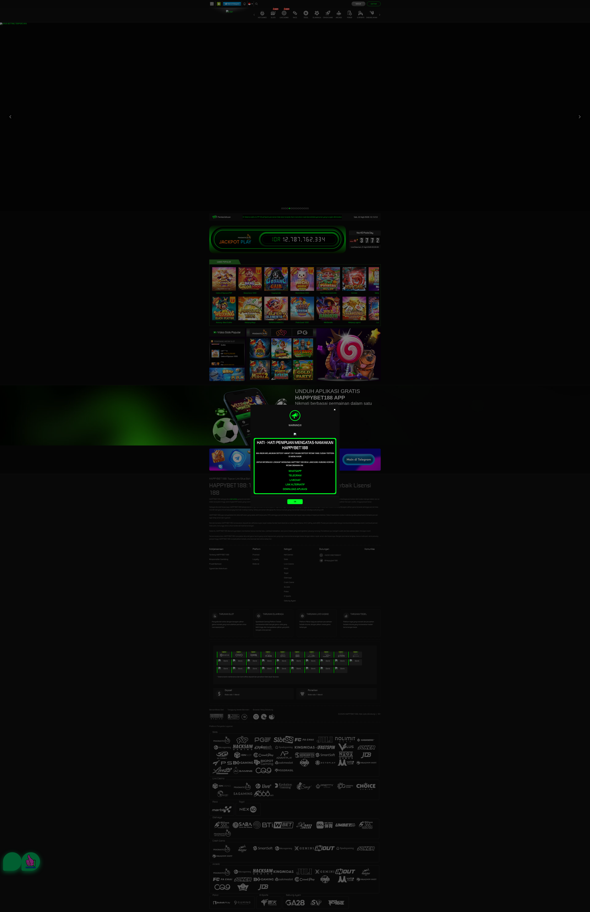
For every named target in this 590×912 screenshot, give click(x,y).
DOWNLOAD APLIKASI (295, 489)
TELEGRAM (295, 475)
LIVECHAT (295, 480)
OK (295, 501)
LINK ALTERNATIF (295, 484)
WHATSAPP (295, 471)
